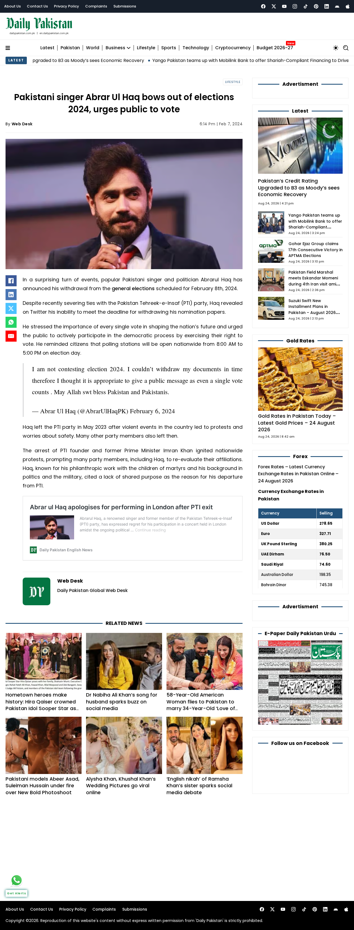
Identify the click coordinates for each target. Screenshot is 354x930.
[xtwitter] (274, 6)
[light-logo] (40, 26)
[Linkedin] (326, 6)
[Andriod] (337, 6)
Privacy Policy (66, 6)
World (92, 48)
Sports (168, 48)
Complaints (96, 6)
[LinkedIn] (11, 294)
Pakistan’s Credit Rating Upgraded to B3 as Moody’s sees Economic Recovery (299, 187)
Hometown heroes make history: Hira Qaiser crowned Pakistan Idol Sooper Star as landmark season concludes (41, 705)
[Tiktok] (305, 6)
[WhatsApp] (11, 322)
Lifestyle (146, 48)
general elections (133, 288)
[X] (11, 308)
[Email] (11, 336)
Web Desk (22, 124)
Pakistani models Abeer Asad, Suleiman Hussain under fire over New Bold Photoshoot (42, 785)
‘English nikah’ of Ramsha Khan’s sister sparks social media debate (199, 785)
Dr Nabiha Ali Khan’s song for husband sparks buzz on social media (121, 701)
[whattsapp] (17, 880)
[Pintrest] (316, 6)
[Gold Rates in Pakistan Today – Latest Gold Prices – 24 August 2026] (300, 379)
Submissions (124, 6)
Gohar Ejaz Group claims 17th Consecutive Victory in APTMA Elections (315, 250)
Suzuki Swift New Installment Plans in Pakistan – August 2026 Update (312, 310)
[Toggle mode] (335, 48)
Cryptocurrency (233, 48)
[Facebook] (263, 6)
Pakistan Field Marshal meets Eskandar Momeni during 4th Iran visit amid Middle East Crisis (313, 281)
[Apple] (347, 6)
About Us (12, 6)
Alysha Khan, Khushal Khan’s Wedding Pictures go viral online (121, 785)
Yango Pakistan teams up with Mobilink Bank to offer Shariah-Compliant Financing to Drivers (210, 60)
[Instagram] (295, 6)
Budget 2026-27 (275, 48)
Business (115, 48)
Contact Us (37, 6)
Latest (47, 48)
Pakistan (70, 48)
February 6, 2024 (152, 411)
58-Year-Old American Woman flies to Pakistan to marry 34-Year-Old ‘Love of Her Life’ (200, 705)
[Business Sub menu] (128, 48)
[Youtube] (284, 6)
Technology (196, 48)
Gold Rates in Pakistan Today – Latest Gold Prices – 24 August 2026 (297, 422)
